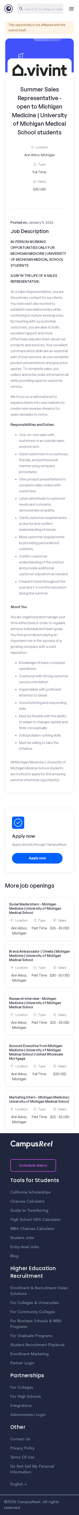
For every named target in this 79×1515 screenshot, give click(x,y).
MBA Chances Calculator (32, 1229)
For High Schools (25, 1397)
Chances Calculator (27, 1201)
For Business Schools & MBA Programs (36, 1324)
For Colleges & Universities (34, 1303)
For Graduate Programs (31, 1336)
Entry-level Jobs (24, 1247)
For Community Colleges (32, 1312)
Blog (14, 1256)
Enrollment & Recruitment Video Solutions (39, 1291)
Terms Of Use (22, 1457)
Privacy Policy (22, 1448)
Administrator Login (28, 1415)
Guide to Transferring (29, 1211)
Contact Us (20, 1439)
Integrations (21, 1406)
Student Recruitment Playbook (37, 1345)
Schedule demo (33, 1165)
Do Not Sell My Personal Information (32, 1469)
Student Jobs (22, 1238)
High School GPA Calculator (35, 1220)
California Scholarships (30, 1192)
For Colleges (21, 1387)
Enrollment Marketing (29, 1354)
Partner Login (22, 1363)
